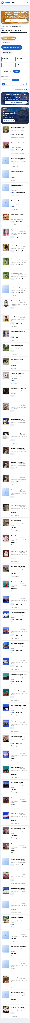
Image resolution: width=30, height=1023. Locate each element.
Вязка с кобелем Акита (17, 359)
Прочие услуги (19, 876)
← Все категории (5, 42)
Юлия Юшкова (14, 354)
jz (11, 956)
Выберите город (7, 52)
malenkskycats (14, 383)
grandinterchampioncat (16, 912)
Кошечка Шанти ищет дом (18, 404)
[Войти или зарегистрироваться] (27, 2)
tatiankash (13, 927)
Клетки (18, 304)
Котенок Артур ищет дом (17, 373)
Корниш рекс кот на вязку (18, 721)
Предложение (7, 71)
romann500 (13, 224)
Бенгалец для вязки (16, 273)
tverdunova (13, 368)
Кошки (18, 161)
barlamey (13, 180)
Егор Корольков (14, 166)
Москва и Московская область (12, 47)
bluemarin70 (13, 897)
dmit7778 (13, 311)
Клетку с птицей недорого (18, 300)
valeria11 (13, 281)
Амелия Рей (13, 240)
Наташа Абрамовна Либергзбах (18, 883)
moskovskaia (13, 326)
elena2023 (13, 295)
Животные (13, 130)
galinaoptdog (14, 1016)
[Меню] (13, 2)
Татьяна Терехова (15, 195)
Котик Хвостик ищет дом (17, 433)
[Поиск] (23, 2)
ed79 (12, 253)
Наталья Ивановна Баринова (17, 137)
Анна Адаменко (14, 209)
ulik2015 (13, 941)
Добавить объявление (8, 38)
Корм (18, 204)
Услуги (12, 876)
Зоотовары (13, 204)
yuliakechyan (14, 867)
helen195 (13, 268)
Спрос (16, 71)
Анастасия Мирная (15, 515)
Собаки (18, 130)
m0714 (12, 340)
